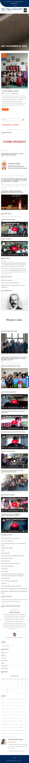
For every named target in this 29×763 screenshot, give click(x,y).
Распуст (9, 735)
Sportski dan (22, 716)
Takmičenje (4, 720)
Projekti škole (4, 716)
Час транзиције (4, 573)
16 (14, 687)
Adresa (3, 701)
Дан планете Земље (5, 555)
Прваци (12, 732)
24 (18, 689)
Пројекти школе (4, 670)
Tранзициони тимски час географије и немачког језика (12, 557)
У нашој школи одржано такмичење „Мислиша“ (11, 587)
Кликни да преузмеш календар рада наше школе (11, 218)
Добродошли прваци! (5, 562)
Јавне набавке (4, 662)
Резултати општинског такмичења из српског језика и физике (14, 590)
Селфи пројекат (4, 152)
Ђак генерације (4, 726)
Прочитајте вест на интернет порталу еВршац (11, 212)
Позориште (20, 729)
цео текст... (18, 630)
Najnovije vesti (4, 713)
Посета (3, 732)
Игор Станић (14, 614)
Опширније (5, 111)
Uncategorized (4, 654)
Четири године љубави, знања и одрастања (14, 5)
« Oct (7, 694)
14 (6, 687)
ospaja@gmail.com (19, 1)
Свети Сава (15, 735)
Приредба (17, 732)
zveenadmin (6, 95)
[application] (14, 231)
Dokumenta (23, 701)
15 (10, 687)
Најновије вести (14, 95)
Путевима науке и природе (6, 549)
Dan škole (8, 701)
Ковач (12, 729)
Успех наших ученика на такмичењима (9, 582)
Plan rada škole (16, 713)
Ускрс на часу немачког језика (7, 568)
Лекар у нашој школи (5, 580)
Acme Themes (19, 762)
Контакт (2, 665)
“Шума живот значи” (10, 93)
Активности (16, 726)
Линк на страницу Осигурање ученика (14, 131)
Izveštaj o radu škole (6, 707)
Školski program (19, 720)
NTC (11, 713)
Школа (13, 738)
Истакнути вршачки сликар (6, 312)
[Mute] (23, 237)
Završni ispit (11, 720)
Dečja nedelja (15, 701)
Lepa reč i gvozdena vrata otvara (9, 710)
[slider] (13, 468)
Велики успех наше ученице (7, 560)
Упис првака (3, 585)
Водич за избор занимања (6, 282)
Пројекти (23, 732)
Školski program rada (6, 723)
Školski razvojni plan (18, 723)
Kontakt (23, 707)
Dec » (22, 694)
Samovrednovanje (13, 716)
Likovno (21, 710)
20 (3, 689)
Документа (3, 657)
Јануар (11, 726)
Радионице (3, 735)
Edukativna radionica (21, 704)
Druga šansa (11, 704)
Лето (16, 729)
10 (18, 685)
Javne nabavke (16, 707)
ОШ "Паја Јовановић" (12, 10)
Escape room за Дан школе (7, 542)
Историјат (3, 659)
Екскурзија (3, 729)
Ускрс (24, 735)
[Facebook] (13, 7)
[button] (14, 463)
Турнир (20, 735)
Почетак (8, 732)
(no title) (3, 552)
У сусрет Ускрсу (4, 570)
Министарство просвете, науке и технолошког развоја (12, 177)
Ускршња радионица (6, 738)
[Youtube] (16, 7)
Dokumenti (4, 704)
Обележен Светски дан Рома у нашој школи (10, 565)
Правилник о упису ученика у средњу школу (10, 284)
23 (14, 689)
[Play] (3, 237)
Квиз (9, 729)
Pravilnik (24, 713)
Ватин (21, 726)
